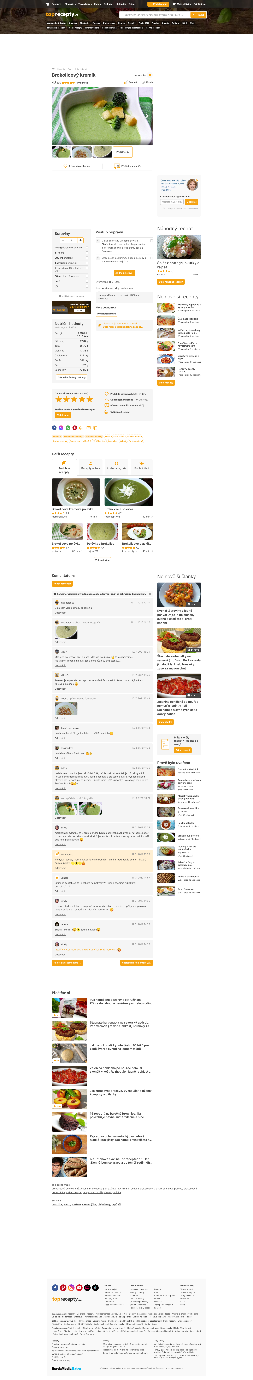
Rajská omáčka (134, 1328)
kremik (125, 1188)
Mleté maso (85, 1321)
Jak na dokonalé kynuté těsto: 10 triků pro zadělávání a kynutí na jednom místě (119, 1047)
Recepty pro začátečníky (131, 28)
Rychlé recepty (75, 28)
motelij (181, 802)
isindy (64, 827)
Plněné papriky (74, 1328)
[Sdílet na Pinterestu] (74, 427)
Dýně (184, 23)
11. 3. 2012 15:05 (141, 827)
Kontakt (157, 1308)
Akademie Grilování (56, 23)
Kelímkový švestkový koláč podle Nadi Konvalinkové (189, 333)
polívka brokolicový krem (145, 1188)
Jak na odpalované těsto (159, 1314)
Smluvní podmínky (138, 1305)
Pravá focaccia (90, 1317)
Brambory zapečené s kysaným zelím (189, 306)
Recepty (61, 69)
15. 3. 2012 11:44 (141, 727)
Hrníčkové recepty (56, 28)
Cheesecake (166, 1328)
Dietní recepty (85, 1324)
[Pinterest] (63, 1287)
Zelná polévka (125, 1317)
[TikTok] (95, 1287)
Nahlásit (158, 1301)
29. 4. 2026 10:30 (140, 602)
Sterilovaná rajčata (91, 1328)
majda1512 (93, 551)
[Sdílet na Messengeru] (61, 427)
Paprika (155, 23)
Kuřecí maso (109, 23)
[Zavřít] (150, 594)
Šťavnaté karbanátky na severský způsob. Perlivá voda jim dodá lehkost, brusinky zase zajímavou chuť (121, 1026)
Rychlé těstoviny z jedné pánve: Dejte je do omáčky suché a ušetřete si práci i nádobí (176, 617)
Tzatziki (189, 1317)
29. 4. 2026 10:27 (140, 622)
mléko (67, 1204)
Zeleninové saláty (117, 1324)
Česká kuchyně (109, 28)
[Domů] (53, 69)
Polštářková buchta (188, 876)
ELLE (182, 1301)
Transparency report (163, 1305)
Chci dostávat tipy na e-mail (175, 196)
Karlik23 (181, 772)
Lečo (167, 1331)
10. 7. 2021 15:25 (141, 651)
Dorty (147, 1324)
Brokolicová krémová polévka (72, 509)
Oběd (107, 436)
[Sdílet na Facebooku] (54, 427)
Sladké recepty (70, 1324)
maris (64, 767)
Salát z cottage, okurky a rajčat (178, 265)
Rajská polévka (186, 823)
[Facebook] (55, 1287)
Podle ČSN (144, 23)
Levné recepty (153, 28)
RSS (156, 1292)
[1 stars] (59, 399)
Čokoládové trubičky (61, 1360)
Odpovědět (60, 612)
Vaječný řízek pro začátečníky (187, 848)
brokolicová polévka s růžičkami (70, 1188)
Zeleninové (82, 69)
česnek (86, 1204)
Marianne (184, 1298)
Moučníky (84, 23)
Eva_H (180, 880)
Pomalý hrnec (130, 1321)
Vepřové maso (99, 1321)
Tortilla (124, 1314)
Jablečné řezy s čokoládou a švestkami (186, 865)
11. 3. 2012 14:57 (141, 877)
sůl (119, 1204)
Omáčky (73, 23)
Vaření (123, 441)
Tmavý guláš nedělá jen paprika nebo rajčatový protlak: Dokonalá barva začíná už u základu (175, 1351)
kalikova (181, 839)
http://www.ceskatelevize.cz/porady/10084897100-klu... (86, 949)
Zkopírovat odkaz (95, 427)
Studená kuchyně (135, 1324)
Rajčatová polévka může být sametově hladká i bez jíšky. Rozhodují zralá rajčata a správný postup (119, 1140)
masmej (181, 868)
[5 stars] (90, 399)
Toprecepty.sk (186, 1289)
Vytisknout (81, 427)
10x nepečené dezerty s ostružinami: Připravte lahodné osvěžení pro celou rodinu (121, 1001)
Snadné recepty (134, 436)
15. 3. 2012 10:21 (141, 798)
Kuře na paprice (129, 1331)
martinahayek (59, 516)
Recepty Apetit (111, 1298)
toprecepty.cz (112, 516)
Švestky (132, 23)
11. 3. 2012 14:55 (141, 900)
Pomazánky (70, 1314)
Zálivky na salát (140, 1317)
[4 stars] (82, 399)
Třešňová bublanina (157, 1317)
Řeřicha (194, 1314)
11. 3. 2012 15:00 (141, 854)
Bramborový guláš (151, 1328)
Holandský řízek (103, 1331)
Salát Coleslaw (186, 889)
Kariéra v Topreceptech (165, 1295)
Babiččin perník (59, 1357)
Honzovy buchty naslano (186, 370)
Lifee (182, 1305)
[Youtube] (79, 1287)
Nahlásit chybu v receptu (73, 296)
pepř (114, 1204)
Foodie (157, 1298)
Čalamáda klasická (188, 318)
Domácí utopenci (87, 1334)
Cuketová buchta (156, 1331)
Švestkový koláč (71, 1334)
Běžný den (100, 441)
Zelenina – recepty (85, 1314)
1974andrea (67, 748)
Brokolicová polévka (119, 509)
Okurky (121, 23)
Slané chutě (118, 436)
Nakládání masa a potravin (108, 1314)
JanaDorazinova (70, 728)
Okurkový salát (70, 1331)
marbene (161, 274)
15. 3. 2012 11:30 (141, 747)
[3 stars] (74, 399)
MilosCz (65, 675)
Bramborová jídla (115, 1321)
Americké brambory (180, 1314)
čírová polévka (112, 1192)
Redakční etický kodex (140, 1308)
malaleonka (140, 75)
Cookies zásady (137, 1298)
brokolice (57, 1204)
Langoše (142, 1331)
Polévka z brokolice (100, 543)
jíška (93, 1204)
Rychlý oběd (195, 1331)
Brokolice (112, 441)
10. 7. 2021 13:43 (141, 698)
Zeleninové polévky (73, 436)
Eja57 (64, 651)
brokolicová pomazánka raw (105, 1188)
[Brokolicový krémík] (66, 632)
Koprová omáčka (86, 1331)
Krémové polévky (94, 436)
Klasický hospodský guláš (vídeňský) (188, 797)
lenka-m (56, 551)
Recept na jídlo (111, 1289)
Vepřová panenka (176, 1317)
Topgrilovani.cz (187, 1295)
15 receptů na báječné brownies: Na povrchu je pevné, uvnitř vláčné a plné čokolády (117, 1117)
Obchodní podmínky (139, 1301)
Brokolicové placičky (136, 543)
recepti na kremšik (93, 1192)
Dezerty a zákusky (137, 1314)
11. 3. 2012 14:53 (141, 924)
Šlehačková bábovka (108, 1317)
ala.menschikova (185, 786)
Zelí (192, 23)
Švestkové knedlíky (188, 808)
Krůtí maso (74, 1321)
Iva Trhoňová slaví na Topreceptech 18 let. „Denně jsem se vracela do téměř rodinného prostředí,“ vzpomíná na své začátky (121, 1162)
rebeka (64, 924)
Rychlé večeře (92, 28)
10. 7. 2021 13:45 (141, 675)
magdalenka (67, 602)
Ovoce (155, 1324)
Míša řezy (116, 1331)
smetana (76, 1204)
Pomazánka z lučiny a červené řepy (189, 781)
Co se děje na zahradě (62, 1317)
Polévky (96, 23)
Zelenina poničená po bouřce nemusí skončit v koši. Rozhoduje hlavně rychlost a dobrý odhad (120, 1071)
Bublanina (57, 1334)
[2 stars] (66, 399)
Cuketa (165, 23)
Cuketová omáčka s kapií (188, 357)
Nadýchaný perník (179, 1331)
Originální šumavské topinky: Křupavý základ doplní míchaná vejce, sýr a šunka (177, 1345)
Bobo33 (181, 826)
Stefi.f (180, 892)
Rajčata (175, 23)
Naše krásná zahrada (114, 1305)
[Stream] (87, 1287)
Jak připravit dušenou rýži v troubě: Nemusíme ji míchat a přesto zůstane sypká (176, 1356)
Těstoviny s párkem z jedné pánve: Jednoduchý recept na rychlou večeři (125, 1345)
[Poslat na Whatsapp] (68, 427)
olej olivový (104, 1204)
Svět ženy (109, 1301)
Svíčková (78, 1317)
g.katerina (182, 811)
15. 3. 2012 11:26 (141, 767)
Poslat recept (88, 427)
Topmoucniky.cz (187, 1292)
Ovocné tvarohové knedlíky (114, 1328)
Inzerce (157, 1289)
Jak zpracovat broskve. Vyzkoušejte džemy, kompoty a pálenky (121, 1092)
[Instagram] (71, 1287)
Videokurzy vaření (113, 1295)
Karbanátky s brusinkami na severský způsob (123, 1350)
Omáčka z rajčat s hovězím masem (187, 344)
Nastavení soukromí (139, 1289)
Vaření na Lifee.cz (113, 1292)
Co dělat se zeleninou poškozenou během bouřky (126, 1353)
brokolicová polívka (171, 1188)
